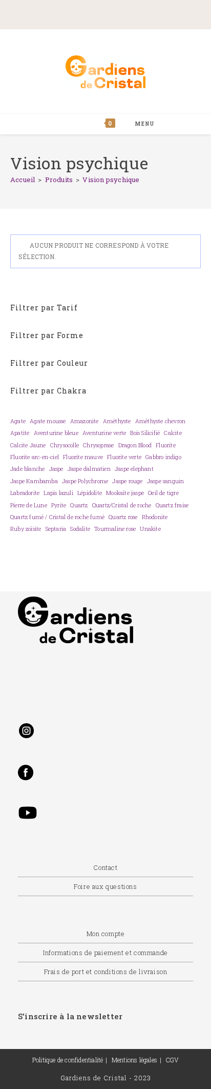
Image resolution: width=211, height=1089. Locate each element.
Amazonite (84, 421)
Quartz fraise (172, 505)
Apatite (19, 433)
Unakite (150, 528)
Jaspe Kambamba (34, 481)
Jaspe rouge (127, 481)
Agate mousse (48, 421)
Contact (105, 867)
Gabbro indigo (163, 457)
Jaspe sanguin (165, 481)
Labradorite (24, 493)
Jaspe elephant (134, 468)
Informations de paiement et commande (105, 952)
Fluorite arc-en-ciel (34, 457)
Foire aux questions (105, 886)
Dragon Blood (135, 445)
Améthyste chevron (160, 421)
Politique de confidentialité (67, 1060)
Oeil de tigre (163, 493)
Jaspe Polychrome (85, 481)
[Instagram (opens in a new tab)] (114, 13)
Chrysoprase (98, 445)
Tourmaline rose (115, 528)
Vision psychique (110, 179)
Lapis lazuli (58, 493)
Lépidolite (89, 493)
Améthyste (117, 421)
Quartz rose (123, 517)
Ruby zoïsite (25, 528)
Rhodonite (155, 517)
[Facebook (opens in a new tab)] (69, 13)
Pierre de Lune (28, 505)
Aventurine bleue (56, 433)
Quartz (79, 505)
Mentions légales (134, 1060)
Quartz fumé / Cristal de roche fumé (57, 517)
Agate (18, 421)
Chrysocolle (64, 445)
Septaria (56, 528)
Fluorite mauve (83, 457)
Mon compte (106, 933)
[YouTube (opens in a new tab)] (150, 13)
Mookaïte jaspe (125, 493)
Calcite (172, 433)
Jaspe (56, 468)
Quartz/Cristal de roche (122, 505)
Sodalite (80, 528)
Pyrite (58, 505)
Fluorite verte (124, 457)
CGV (172, 1060)
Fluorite (166, 445)
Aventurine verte (104, 433)
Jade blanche (27, 468)
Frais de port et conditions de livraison (105, 971)
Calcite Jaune (28, 445)
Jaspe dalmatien (89, 468)
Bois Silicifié (145, 433)
